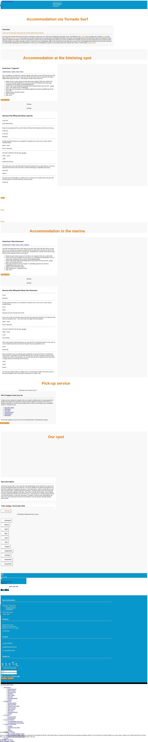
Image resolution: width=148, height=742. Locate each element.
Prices (36, 33)
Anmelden (4, 678)
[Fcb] (3, 665)
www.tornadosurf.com (8, 650)
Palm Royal (8, 409)
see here (24, 153)
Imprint (12, 741)
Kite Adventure (15, 38)
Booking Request (11, 607)
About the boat (6, 71)
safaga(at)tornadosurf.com (9, 647)
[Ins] (6, 665)
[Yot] (10, 665)
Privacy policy (16, 676)
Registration (9, 609)
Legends (82, 36)
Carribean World (9, 412)
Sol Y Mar (7, 410)
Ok (1, 739)
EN (2, 7)
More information (5, 741)
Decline (4, 739)
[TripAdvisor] (13, 665)
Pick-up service (21, 33)
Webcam (41, 33)
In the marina (12, 33)
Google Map (6, 631)
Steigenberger (8, 414)
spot (104, 36)
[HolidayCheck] (17, 665)
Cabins (13, 71)
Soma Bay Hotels (9, 407)
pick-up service (92, 42)
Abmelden (10, 678)
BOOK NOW (5, 100)
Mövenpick (8, 415)
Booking (57, 3)
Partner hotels (30, 33)
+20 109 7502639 (7, 643)
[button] (74, 575)
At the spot (5, 33)
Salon (17, 71)
